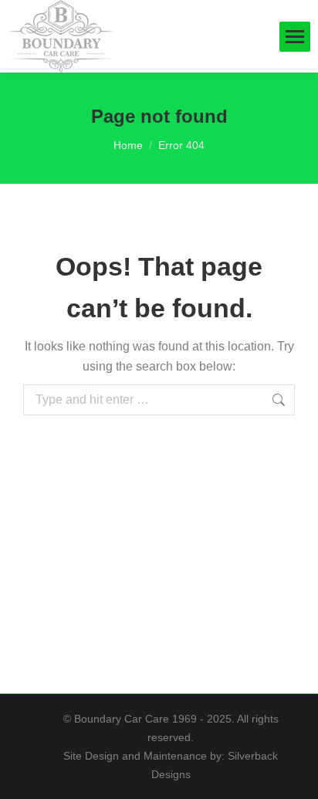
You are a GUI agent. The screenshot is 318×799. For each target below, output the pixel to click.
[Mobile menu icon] (294, 37)
